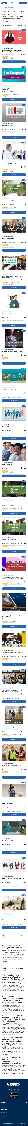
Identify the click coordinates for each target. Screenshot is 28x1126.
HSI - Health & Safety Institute (11, 91)
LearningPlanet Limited (9, 242)
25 (3, 939)
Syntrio (5, 355)
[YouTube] (16, 1090)
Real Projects (7, 280)
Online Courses (5, 11)
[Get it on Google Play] (14, 1096)
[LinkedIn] (14, 1090)
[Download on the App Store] (14, 1093)
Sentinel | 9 (6, 694)
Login (16, 3)
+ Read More (5, 961)
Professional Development (18, 11)
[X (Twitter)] (9, 1089)
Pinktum (6, 317)
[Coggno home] (4, 3)
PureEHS (6, 769)
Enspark (6, 167)
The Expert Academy (9, 54)
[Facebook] (11, 1090)
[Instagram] (18, 1090)
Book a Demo (23, 3)
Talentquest (7, 392)
